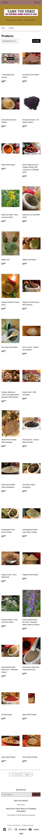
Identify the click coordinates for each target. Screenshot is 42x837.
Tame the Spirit (16, 825)
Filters (36, 41)
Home (3, 28)
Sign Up (36, 794)
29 (27, 774)
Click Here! (21, 805)
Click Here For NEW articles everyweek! (21, 815)
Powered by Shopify (27, 825)
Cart (39, 2)
